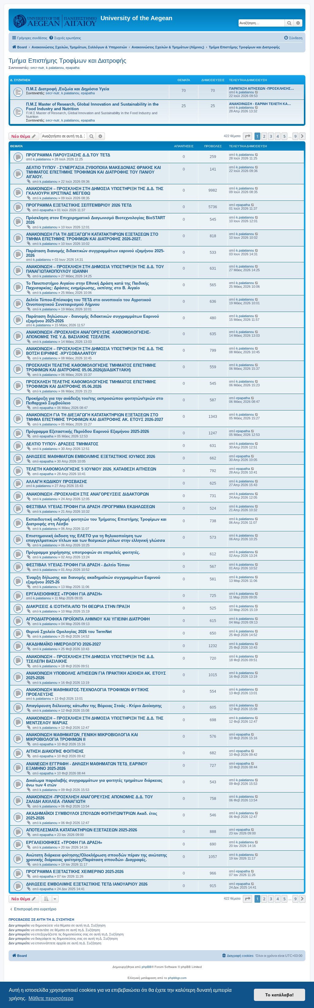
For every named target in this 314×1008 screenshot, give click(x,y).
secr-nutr (37, 67)
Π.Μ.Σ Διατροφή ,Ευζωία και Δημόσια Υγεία (67, 89)
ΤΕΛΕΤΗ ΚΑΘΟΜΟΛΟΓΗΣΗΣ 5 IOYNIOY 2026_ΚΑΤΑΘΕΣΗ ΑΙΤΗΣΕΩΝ (91, 469)
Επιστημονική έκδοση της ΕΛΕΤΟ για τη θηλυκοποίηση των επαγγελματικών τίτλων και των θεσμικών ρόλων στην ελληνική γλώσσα (95, 538)
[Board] (55, 20)
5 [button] (284, 136)
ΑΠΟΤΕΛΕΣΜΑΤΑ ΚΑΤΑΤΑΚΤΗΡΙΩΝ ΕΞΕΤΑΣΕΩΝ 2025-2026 (81, 830)
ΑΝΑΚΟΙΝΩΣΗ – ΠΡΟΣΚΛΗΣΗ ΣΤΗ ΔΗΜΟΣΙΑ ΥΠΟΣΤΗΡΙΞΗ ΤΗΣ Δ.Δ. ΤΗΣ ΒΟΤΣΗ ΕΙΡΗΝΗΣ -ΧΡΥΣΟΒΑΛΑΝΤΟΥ (94, 351)
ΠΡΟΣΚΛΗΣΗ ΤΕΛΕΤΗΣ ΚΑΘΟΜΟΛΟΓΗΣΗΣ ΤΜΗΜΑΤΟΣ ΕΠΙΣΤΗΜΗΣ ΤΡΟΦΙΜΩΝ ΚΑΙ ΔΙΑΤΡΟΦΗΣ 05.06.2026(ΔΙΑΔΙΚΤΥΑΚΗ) (91, 367)
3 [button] (271, 136)
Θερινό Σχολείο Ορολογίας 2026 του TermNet (69, 631)
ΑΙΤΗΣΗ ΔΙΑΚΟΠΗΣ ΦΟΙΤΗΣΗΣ (55, 751)
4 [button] (278, 136)
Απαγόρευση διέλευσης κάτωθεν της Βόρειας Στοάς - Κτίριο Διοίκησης (94, 705)
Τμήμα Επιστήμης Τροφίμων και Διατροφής (67, 60)
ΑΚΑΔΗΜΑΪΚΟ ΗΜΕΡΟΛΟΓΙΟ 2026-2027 (63, 644)
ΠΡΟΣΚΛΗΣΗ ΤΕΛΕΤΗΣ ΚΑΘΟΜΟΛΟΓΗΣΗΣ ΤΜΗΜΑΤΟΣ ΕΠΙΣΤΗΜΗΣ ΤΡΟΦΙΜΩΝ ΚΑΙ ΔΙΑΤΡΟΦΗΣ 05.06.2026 (91, 384)
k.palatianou (55, 67)
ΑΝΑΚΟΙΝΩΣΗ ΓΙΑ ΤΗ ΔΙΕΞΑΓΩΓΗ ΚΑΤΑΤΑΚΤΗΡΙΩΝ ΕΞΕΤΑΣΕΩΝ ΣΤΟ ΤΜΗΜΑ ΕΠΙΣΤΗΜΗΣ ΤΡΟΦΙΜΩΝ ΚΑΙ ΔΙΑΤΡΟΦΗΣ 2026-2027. (92, 236)
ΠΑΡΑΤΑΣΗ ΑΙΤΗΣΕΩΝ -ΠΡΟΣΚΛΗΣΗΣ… (261, 88)
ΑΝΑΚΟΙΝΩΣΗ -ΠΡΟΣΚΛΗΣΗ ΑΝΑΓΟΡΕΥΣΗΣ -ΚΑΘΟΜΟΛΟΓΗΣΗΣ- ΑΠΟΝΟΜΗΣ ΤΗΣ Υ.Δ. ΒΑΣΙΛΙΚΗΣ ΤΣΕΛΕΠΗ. (88, 334)
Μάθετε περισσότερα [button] (51, 998)
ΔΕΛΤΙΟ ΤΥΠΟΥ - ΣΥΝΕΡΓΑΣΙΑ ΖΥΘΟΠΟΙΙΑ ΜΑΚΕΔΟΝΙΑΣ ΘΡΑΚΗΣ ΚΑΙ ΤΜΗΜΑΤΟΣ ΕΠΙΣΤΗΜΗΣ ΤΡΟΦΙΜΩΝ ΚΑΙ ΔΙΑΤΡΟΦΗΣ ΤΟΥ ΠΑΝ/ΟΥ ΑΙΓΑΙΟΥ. (93, 172)
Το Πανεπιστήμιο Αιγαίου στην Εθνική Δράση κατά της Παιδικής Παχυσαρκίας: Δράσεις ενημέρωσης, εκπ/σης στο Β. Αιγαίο (87, 285)
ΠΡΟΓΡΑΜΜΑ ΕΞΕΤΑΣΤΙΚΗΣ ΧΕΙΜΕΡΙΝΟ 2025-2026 (75, 871)
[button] (247, 136)
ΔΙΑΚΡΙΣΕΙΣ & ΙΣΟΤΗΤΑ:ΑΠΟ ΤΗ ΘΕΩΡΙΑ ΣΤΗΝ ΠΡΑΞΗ (78, 606)
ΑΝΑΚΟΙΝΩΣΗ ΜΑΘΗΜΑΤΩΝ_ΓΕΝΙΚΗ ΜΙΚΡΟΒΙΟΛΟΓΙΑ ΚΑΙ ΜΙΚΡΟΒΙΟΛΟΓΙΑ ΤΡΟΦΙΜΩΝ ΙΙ (82, 737)
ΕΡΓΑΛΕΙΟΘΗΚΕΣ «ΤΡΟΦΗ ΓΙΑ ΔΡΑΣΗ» (64, 594)
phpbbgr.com (177, 978)
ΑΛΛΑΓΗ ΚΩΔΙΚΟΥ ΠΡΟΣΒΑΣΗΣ (56, 481)
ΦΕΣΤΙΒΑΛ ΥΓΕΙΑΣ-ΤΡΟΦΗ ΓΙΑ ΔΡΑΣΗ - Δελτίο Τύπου (78, 565)
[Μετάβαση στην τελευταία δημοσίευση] (257, 154)
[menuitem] (65, 38)
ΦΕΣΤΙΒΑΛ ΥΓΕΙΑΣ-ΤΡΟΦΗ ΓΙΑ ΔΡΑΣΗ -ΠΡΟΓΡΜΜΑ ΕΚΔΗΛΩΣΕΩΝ (90, 506)
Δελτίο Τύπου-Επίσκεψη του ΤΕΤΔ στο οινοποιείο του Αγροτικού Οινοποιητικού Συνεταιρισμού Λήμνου (88, 302)
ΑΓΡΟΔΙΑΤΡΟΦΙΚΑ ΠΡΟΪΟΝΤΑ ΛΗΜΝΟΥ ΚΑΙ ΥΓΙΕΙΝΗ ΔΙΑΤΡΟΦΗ (88, 619)
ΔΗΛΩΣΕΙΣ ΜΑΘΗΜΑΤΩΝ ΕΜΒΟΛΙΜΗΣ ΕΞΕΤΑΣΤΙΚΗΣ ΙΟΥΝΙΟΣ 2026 (90, 456)
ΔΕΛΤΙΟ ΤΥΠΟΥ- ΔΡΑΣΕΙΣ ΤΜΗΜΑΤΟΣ (62, 444)
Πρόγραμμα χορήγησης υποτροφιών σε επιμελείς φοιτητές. (83, 552)
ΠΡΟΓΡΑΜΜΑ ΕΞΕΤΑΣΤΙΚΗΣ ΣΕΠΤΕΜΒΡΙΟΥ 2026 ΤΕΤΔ (79, 205)
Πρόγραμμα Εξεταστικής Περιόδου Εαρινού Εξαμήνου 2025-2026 (87, 431)
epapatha (72, 67)
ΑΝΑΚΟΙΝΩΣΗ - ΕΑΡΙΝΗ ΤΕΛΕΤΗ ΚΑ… (260, 104)
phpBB (146, 967)
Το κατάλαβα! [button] (279, 994)
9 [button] (295, 136)
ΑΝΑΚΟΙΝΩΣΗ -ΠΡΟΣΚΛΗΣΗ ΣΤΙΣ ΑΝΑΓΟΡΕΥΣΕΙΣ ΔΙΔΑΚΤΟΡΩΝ (87, 494)
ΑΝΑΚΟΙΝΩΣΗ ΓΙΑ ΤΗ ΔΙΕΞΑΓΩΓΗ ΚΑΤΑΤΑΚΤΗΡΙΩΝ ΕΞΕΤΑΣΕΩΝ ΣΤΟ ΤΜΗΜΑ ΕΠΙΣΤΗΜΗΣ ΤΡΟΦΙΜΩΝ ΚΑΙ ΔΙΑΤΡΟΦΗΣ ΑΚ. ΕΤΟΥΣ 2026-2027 (94, 417)
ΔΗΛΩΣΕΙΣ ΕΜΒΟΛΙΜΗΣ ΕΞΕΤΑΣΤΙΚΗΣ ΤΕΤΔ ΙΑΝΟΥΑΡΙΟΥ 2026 (86, 884)
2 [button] (264, 136)
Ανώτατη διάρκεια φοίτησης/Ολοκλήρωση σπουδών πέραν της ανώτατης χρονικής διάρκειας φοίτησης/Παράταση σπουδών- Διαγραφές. (96, 857)
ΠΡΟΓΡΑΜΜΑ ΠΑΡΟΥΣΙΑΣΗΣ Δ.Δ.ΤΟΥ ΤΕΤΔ (68, 155)
